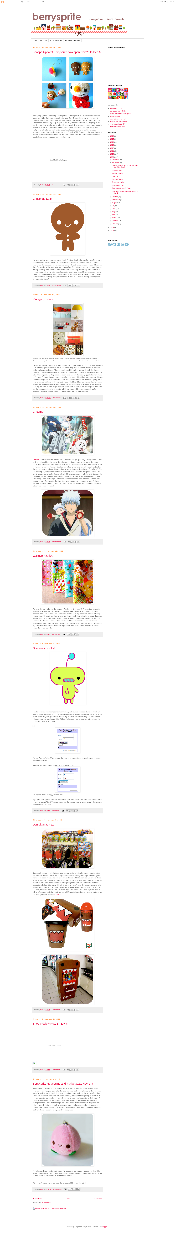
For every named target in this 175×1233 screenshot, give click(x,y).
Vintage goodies (43, 299)
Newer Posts (37, 1199)
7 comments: (56, 634)
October (115, 197)
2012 (112, 148)
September (116, 200)
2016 (112, 136)
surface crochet (115, 116)
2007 (112, 230)
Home (35, 40)
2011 (112, 151)
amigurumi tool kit (116, 108)
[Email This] (68, 185)
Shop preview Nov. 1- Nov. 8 (50, 1023)
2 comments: (56, 185)
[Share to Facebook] (75, 185)
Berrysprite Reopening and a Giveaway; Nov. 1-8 (63, 1083)
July (113, 206)
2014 (112, 142)
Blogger (104, 1227)
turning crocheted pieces (118, 121)
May (113, 212)
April (114, 215)
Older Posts (98, 1199)
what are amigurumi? (117, 124)
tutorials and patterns (72, 40)
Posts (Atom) (46, 1202)
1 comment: (56, 810)
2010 (112, 154)
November (116, 163)
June (114, 209)
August (114, 203)
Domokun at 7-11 (43, 824)
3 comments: (56, 1009)
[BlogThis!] (70, 185)
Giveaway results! (44, 648)
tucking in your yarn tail (118, 119)
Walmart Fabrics (43, 555)
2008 (112, 227)
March (114, 218)
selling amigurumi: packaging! (120, 114)
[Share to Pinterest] (77, 185)
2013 (112, 145)
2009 (112, 157)
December (116, 160)
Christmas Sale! (42, 198)
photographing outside (118, 111)
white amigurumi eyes (117, 127)
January (115, 224)
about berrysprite (56, 40)
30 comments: (57, 1189)
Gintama (38, 411)
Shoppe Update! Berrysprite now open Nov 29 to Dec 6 (67, 52)
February (115, 221)
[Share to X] (72, 185)
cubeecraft (58, 894)
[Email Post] (63, 185)
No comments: (56, 285)
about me (43, 40)
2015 (112, 139)
